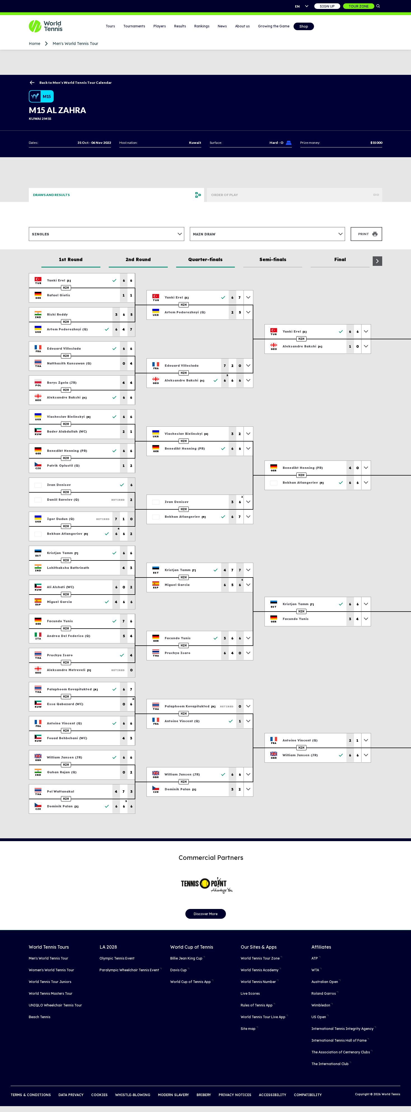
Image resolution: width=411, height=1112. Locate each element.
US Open (318, 1017)
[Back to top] (406, 1101)
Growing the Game (273, 26)
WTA (315, 970)
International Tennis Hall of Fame (339, 1040)
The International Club (330, 1064)
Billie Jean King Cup (186, 958)
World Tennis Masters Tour (50, 993)
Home (34, 43)
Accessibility (272, 1095)
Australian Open (324, 982)
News (222, 26)
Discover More (206, 914)
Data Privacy (71, 1095)
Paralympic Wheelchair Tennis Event (129, 970)
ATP (314, 958)
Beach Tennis (39, 1017)
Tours (110, 26)
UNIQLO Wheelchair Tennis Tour (55, 1005)
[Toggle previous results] (248, 297)
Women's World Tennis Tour (51, 970)
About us (242, 26)
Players (159, 26)
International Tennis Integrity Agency (342, 1029)
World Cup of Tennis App (190, 982)
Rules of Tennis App (257, 1005)
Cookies (99, 1095)
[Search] (378, 6)
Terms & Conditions (31, 1095)
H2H (66, 288)
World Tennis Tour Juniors (50, 982)
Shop (303, 26)
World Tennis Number (258, 982)
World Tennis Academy (259, 970)
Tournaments (134, 26)
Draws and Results (51, 195)
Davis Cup (178, 970)
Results (180, 26)
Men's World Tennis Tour (75, 43)
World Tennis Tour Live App (263, 1017)
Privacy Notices (235, 1095)
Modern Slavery (173, 1095)
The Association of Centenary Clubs (340, 1052)
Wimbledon (320, 1005)
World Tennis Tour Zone (260, 958)
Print (363, 234)
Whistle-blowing (132, 1095)
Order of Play (224, 195)
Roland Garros (323, 993)
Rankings (201, 26)
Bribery (204, 1095)
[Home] (52, 26)
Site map (248, 1029)
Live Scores (250, 993)
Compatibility (308, 1095)
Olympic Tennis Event (117, 958)
